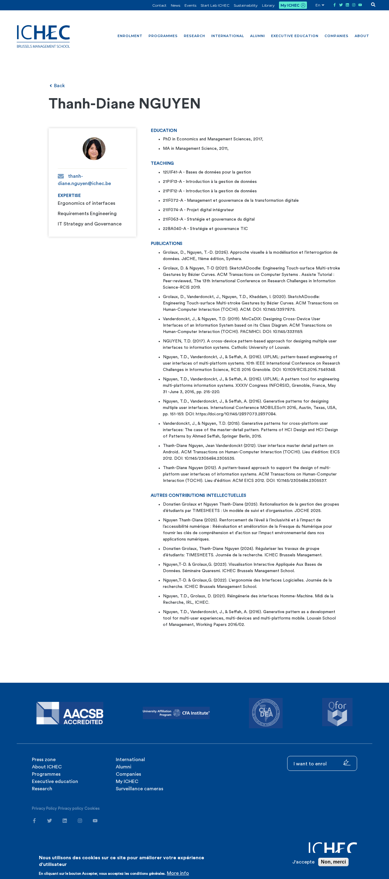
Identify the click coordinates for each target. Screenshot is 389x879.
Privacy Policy (44, 808)
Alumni (257, 36)
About (362, 36)
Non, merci (333, 861)
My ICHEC (290, 5)
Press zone (44, 759)
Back (59, 85)
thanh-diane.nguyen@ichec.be (84, 180)
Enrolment (130, 36)
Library (268, 5)
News (175, 5)
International (227, 36)
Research (194, 36)
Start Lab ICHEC (215, 5)
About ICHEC (47, 766)
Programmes (163, 36)
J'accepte (303, 862)
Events (190, 5)
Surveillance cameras (139, 788)
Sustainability (246, 5)
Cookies (92, 808)
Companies (337, 36)
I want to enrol (311, 763)
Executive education (294, 36)
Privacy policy (70, 808)
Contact (159, 5)
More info (178, 873)
